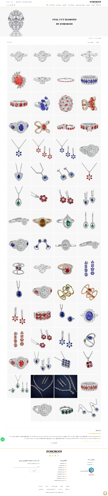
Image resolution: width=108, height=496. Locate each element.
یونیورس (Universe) (61, 476)
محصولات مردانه (71, 5)
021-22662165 (89, 462)
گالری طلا (88, 5)
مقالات (47, 5)
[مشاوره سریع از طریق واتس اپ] (3, 439)
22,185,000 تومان (19, 2)
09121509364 (89, 464)
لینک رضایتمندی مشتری (51, 489)
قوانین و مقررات (54, 486)
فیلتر (97, 42)
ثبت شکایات (67, 489)
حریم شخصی (41, 489)
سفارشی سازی (51, 5)
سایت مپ (60, 489)
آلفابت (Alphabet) (61, 474)
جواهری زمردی (97, 38)
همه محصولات (98, 5)
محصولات (67, 486)
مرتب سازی (90, 42)
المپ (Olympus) (61, 468)
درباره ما (11, 2)
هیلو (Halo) (62, 463)
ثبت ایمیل (34, 470)
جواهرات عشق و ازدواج (80, 5)
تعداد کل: (10, 42)
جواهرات (93, 5)
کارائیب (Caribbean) (61, 478)
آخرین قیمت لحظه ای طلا (27, 2)
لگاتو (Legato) (62, 465)
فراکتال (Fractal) (61, 470)
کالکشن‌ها (64, 5)
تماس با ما (7, 2)
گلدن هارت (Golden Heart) (59, 480)
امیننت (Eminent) (61, 472)
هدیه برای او (58, 5)
